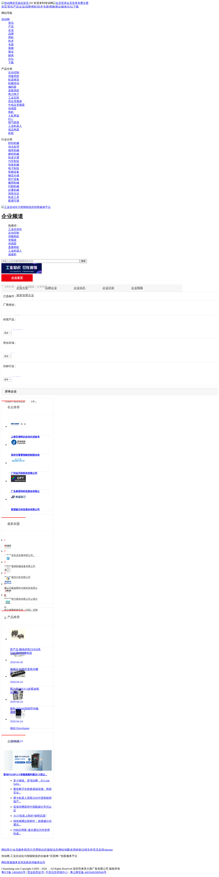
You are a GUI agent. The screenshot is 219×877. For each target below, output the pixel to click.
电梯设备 (13, 171)
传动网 (5, 19)
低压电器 (13, 129)
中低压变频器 (16, 104)
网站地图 (64, 849)
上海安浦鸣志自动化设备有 (25, 436)
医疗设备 (13, 179)
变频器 (12, 239)
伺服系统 (13, 76)
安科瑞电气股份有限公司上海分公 (21, 603)
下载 (76, 6)
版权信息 (52, 849)
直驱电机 (13, 247)
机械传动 (13, 83)
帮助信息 (41, 849)
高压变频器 (15, 101)
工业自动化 (15, 229)
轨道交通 (13, 157)
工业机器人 (15, 125)
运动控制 (13, 72)
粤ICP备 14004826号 (13, 872)
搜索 (83, 261)
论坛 (70, 6)
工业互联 (13, 97)
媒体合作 (39, 862)
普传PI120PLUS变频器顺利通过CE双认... (25, 774)
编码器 (12, 86)
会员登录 (72, 3)
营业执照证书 (35, 872)
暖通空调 (13, 200)
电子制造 (13, 168)
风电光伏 (13, 193)
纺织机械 (13, 143)
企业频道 (29, 286)
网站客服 (6, 862)
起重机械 (13, 189)
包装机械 (13, 164)
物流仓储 (13, 175)
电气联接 (13, 122)
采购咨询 (28, 862)
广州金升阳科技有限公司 (24, 473)
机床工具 (13, 197)
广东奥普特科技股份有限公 (25, 491)
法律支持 (87, 849)
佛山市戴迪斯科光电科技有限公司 (21, 592)
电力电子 (13, 94)
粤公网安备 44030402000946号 (87, 872)
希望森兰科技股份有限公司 (25, 509)
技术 (40, 6)
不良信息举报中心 (57, 872)
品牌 (28, 6)
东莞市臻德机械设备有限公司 (19, 566)
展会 (58, 6)
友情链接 (75, 849)
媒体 (64, 6)
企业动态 (79, 288)
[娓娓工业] (21, 272)
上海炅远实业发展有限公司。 (19, 555)
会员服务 (18, 849)
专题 (46, 6)
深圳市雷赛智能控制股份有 (25, 455)
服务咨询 (17, 862)
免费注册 (83, 3)
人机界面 (13, 115)
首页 (4, 6)
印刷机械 (13, 186)
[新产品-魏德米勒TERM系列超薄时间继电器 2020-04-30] (34, 637)
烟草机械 (13, 150)
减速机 (12, 254)
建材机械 (13, 153)
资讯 (10, 6)
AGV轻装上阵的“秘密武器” (30, 815)
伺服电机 (13, 236)
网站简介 (6, 849)
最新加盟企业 (25, 295)
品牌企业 (51, 288)
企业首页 (17, 277)
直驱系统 (13, 90)
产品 (16, 6)
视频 (52, 6)
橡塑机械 (13, 182)
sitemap (109, 849)
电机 (11, 112)
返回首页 (23, 3)
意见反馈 (98, 849)
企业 (22, 6)
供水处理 (13, 146)
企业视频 (137, 288)
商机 (34, 6)
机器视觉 (13, 79)
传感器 (12, 108)
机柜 (11, 133)
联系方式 (29, 849)
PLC (10, 119)
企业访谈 (108, 288)
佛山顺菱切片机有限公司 (17, 577)
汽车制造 (13, 161)
